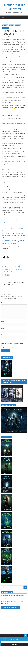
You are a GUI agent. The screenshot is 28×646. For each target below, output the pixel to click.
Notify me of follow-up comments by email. (12, 343)
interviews (12, 25)
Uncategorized (6, 27)
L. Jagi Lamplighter (6, 240)
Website (3, 334)
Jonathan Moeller (16, 36)
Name (3, 321)
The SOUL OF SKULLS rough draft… (16, 288)
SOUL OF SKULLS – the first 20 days (7, 272)
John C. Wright (5, 233)
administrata (5, 25)
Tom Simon (5, 227)
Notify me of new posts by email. (9, 348)
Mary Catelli (5, 222)
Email (3, 328)
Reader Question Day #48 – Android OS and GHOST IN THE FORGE (14, 283)
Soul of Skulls (18, 25)
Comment (4, 303)
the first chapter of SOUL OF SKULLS (18, 265)
